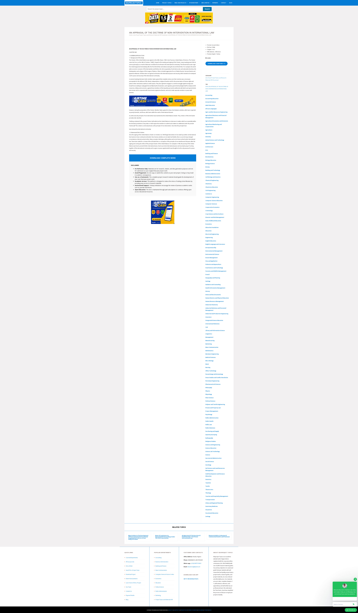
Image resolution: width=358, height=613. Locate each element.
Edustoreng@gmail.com (194, 567)
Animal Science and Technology (214, 140)
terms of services (192, 610)
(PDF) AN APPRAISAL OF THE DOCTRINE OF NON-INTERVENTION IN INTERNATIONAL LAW (216, 89)
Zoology (207, 516)
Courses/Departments (132, 557)
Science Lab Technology (212, 451)
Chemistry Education (211, 187)
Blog (127, 599)
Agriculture (208, 130)
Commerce (208, 194)
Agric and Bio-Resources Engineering (216, 112)
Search (207, 9)
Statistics (208, 479)
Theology (208, 493)
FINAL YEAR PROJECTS (180, 2)
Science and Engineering (212, 445)
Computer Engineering (212, 197)
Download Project (130, 574)
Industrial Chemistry (211, 305)
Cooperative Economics (212, 207)
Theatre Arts (209, 489)
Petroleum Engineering (212, 381)
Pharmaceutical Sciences (212, 384)
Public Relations (210, 428)
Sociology (208, 465)
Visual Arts (208, 510)
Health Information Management (215, 288)
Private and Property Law (213, 408)
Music (207, 364)
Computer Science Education (214, 200)
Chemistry (208, 184)
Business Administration (212, 173)
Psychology (208, 414)
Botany (207, 167)
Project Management (211, 411)
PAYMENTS (215, 2)
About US (171, 610)
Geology (207, 281)
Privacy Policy (184, 610)
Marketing (208, 344)
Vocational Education (211, 513)
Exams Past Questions (131, 578)
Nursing (207, 367)
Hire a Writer (129, 566)
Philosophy (208, 387)
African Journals (130, 562)
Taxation (208, 483)
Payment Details (130, 595)
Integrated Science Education (214, 320)
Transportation (210, 499)
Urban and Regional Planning (214, 503)
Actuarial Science (210, 102)
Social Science (209, 461)
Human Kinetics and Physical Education (217, 298)
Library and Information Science (215, 330)
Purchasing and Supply (212, 431)
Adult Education (210, 105)
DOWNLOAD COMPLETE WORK (163, 158)
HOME (157, 2)
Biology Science (210, 163)
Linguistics (208, 334)
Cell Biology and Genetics (212, 177)
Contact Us (129, 591)
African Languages (211, 108)
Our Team (128, 587)
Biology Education (210, 160)
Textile (207, 486)
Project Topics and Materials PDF (164, 599)
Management (209, 337)
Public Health (209, 421)
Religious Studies (210, 441)
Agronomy (208, 133)
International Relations (212, 324)
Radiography (209, 438)
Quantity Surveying (211, 434)
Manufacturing (209, 340)
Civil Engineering (210, 190)
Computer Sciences (211, 204)
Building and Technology (212, 170)
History (207, 291)
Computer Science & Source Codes (165, 574)
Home (130, 35)
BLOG (230, 2)
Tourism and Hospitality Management (216, 496)
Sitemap (206, 610)
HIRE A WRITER (205, 2)
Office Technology (210, 371)
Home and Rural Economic (213, 294)
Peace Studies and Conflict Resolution (216, 377)
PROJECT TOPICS (166, 2)
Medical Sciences (210, 357)
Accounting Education (211, 98)
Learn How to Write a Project (133, 583)
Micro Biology (209, 361)
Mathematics (209, 350)
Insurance (208, 317)
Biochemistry (209, 157)
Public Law (208, 424)
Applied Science (210, 143)
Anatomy (208, 136)
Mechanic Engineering (212, 354)
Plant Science (209, 397)
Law (206, 327)
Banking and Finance (211, 153)
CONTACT (223, 2)
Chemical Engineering (211, 180)
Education (158, 583)
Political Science (210, 401)
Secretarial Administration (213, 458)
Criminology (209, 210)
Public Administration (211, 418)
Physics (207, 391)
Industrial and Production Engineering (216, 313)
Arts (206, 150)
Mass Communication (211, 347)
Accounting (208, 95)
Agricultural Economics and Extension (216, 121)
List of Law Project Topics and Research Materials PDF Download (150, 35)
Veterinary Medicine (211, 506)
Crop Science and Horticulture (214, 214)
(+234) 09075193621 (196, 563)
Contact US (177, 610)
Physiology (208, 394)
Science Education (210, 448)
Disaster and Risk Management (214, 217)
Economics (158, 578)
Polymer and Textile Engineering (215, 404)
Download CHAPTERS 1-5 (216, 63)
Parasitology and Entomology (214, 374)
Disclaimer (200, 610)
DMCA (210, 610)
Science (207, 455)
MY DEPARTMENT (193, 2)
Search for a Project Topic (132, 570)
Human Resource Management (214, 301)
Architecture (209, 147)
